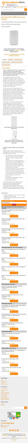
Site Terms (22, 438)
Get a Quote (14, 216)
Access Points (4, 388)
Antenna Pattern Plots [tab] (16, 62)
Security (2, 391)
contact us (18, 50)
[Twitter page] (13, 430)
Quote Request (4, 384)
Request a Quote (11, 214)
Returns (2, 405)
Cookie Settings (14, 440)
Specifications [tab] (18, 59)
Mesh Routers (4, 396)
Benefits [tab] (11, 59)
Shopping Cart (4, 381)
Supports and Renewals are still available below (14, 55)
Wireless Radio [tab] (5, 62)
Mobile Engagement (5, 392)
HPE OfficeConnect (5, 394)
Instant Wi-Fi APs (4, 390)
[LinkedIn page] (18, 430)
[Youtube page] (15, 430)
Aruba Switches (4, 395)
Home (2, 380)
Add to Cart (14, 226)
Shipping (2, 403)
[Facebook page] (10, 430)
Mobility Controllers (5, 397)
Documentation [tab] (6, 65)
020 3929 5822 (22, 7)
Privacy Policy (14, 439)
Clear (14, 204)
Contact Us (3, 382)
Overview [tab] (4, 59)
